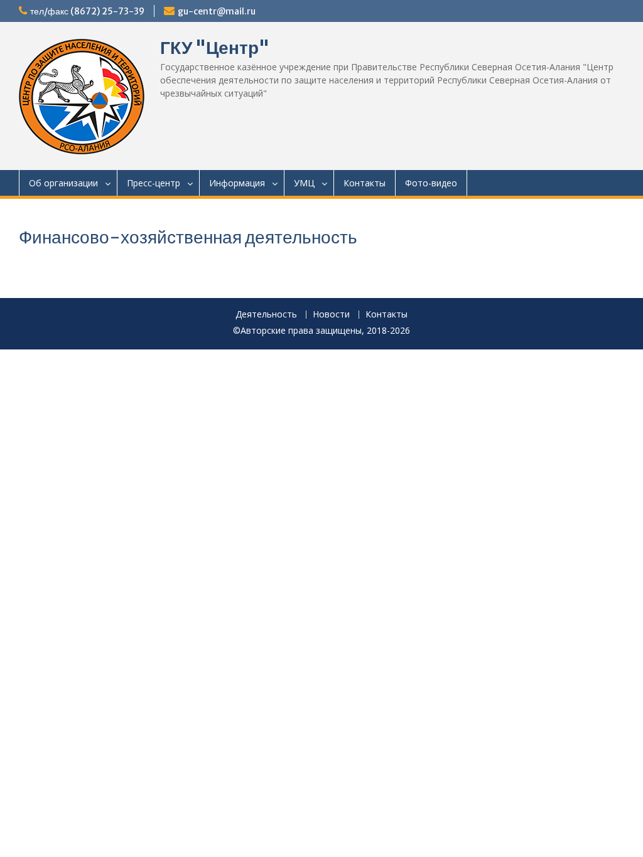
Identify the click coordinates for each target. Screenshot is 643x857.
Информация (237, 183)
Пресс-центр (153, 183)
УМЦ (304, 183)
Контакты (364, 183)
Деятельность (266, 315)
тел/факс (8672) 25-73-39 (87, 11)
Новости (331, 315)
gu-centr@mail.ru (217, 11)
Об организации (63, 183)
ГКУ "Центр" (214, 47)
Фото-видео (431, 183)
